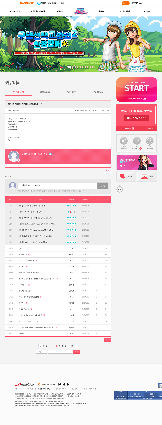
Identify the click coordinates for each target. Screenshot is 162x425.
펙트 (71, 333)
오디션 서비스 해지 (89, 389)
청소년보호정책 (60, 389)
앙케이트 (71, 92)
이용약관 (30, 389)
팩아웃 (71, 327)
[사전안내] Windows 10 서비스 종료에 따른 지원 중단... (37, 224)
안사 (71, 260)
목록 (107, 171)
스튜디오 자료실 (38, 11)
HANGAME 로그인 (136, 118)
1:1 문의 (126, 176)
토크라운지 (18, 92)
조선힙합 (71, 321)
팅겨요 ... (23, 266)
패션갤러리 (45, 92)
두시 (71, 279)
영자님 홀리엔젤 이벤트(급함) (30, 297)
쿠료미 (71, 266)
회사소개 (18, 389)
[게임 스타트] (136, 86)
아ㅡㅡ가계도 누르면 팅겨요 (29, 321)
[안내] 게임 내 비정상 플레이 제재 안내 (32, 206)
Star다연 (71, 254)
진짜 (21, 248)
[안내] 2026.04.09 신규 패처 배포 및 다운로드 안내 (35, 218)
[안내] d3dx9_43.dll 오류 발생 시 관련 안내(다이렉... (35, 236)
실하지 (71, 285)
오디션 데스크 (15, 11)
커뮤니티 (60, 11)
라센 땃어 (22, 333)
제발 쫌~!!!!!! (24, 254)
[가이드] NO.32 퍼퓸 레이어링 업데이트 (32, 212)
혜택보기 (150, 128)
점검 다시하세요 (25, 291)
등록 (102, 185)
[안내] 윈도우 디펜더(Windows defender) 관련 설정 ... (36, 230)
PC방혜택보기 (150, 147)
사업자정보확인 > (75, 396)
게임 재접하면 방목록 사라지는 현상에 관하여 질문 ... (38, 327)
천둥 (71, 297)
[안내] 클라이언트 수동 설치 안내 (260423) (33, 242)
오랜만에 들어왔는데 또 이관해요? (32, 315)
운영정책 (74, 389)
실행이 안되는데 (25, 309)
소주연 (71, 315)
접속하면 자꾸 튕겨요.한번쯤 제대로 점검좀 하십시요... (38, 279)
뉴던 (71, 273)
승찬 (71, 309)
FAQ (147, 176)
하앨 (71, 248)
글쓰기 (107, 340)
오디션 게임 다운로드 (136, 98)
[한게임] (27, 3)
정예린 (71, 291)
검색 (76, 351)
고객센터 (147, 11)
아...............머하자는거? (28, 260)
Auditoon (98, 92)
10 (72, 346)
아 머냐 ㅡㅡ (24, 285)
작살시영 (16, 111)
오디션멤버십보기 (135, 147)
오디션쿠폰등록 (124, 147)
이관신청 (23, 303)
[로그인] (126, 3)
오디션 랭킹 (125, 11)
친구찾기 (102, 11)
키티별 (71, 303)
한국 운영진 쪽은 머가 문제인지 (29, 273)
